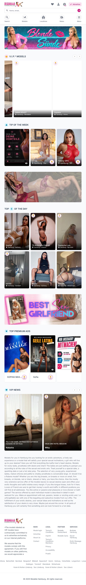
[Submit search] (79, 10)
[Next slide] (80, 56)
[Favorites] (52, 4)
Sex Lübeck (68, 567)
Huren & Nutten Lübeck (53, 567)
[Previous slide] (75, 56)
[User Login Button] (58, 4)
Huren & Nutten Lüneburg (22, 567)
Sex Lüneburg (39, 567)
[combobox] (43, 10)
